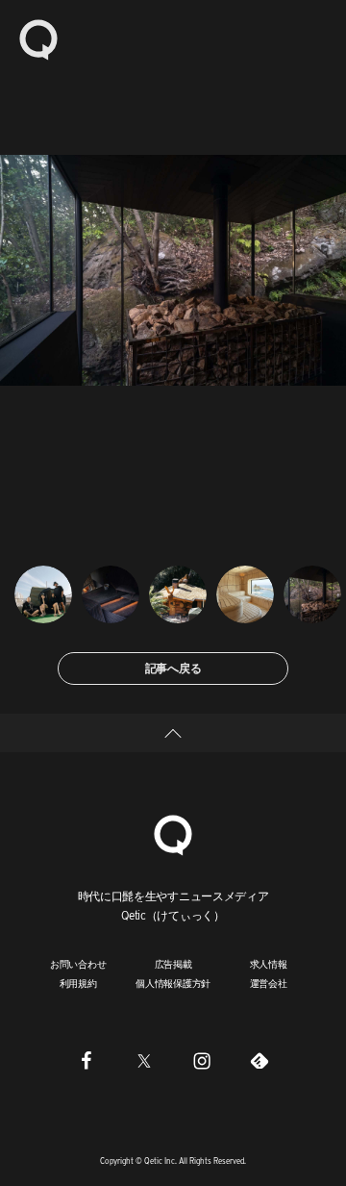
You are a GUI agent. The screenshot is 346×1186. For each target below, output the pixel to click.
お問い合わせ (78, 964)
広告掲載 (173, 964)
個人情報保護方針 (173, 983)
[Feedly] (259, 1061)
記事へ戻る (173, 668)
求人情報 (268, 964)
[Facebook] (86, 1061)
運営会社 (268, 983)
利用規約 (78, 983)
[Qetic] (38, 38)
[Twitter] (144, 1061)
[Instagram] (202, 1061)
